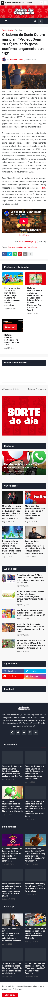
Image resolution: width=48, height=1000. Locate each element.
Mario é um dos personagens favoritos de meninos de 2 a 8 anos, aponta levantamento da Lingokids (35, 512)
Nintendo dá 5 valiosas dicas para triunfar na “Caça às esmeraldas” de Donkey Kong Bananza (35, 968)
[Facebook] (4, 254)
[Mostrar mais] (30, 254)
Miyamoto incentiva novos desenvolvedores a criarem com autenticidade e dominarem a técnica (11, 934)
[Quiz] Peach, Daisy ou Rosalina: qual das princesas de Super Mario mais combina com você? (31, 612)
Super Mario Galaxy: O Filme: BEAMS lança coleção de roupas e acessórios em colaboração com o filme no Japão (35, 772)
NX (43, 188)
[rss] (35, 732)
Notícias (19, 247)
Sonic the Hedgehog (27, 241)
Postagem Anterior (11, 389)
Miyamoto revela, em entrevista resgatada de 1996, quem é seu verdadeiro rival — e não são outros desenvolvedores (11, 512)
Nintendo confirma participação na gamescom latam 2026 (12, 340)
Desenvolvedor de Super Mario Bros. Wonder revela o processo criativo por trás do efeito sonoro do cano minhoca (11, 547)
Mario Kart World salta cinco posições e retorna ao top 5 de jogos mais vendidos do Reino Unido (30, 628)
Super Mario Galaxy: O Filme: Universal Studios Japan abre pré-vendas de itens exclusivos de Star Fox (21, 3)
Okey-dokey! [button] (10, 995)
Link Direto (24, 235)
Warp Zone (32, 247)
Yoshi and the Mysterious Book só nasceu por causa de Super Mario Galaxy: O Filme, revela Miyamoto (12, 806)
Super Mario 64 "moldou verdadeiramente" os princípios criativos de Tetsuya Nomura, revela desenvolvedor (35, 547)
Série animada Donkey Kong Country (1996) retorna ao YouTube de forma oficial (35, 887)
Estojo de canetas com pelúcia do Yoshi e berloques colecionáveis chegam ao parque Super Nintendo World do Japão (31, 596)
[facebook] (12, 732)
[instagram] (30, 732)
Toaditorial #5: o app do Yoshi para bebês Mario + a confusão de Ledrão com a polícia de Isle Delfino (12, 968)
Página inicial (7, 30)
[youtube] (24, 732)
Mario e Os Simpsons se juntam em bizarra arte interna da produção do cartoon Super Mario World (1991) (11, 890)
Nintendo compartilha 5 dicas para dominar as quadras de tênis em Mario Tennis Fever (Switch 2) (35, 933)
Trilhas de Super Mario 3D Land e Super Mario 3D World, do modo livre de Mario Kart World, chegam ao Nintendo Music (31, 644)
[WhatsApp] (15, 254)
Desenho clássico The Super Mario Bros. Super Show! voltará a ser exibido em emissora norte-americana (12, 855)
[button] (41, 2)
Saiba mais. (18, 989)
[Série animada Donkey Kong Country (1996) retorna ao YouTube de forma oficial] (35, 875)
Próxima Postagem (36, 389)
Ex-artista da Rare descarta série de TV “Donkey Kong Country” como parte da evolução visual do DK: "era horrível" (35, 855)
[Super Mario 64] (35, 532)
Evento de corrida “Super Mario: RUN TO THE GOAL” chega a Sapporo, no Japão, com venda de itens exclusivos (12, 296)
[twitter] (18, 732)
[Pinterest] (20, 254)
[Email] (25, 254)
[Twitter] (9, 254)
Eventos (18, 30)
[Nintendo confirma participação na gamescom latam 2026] (12, 325)
